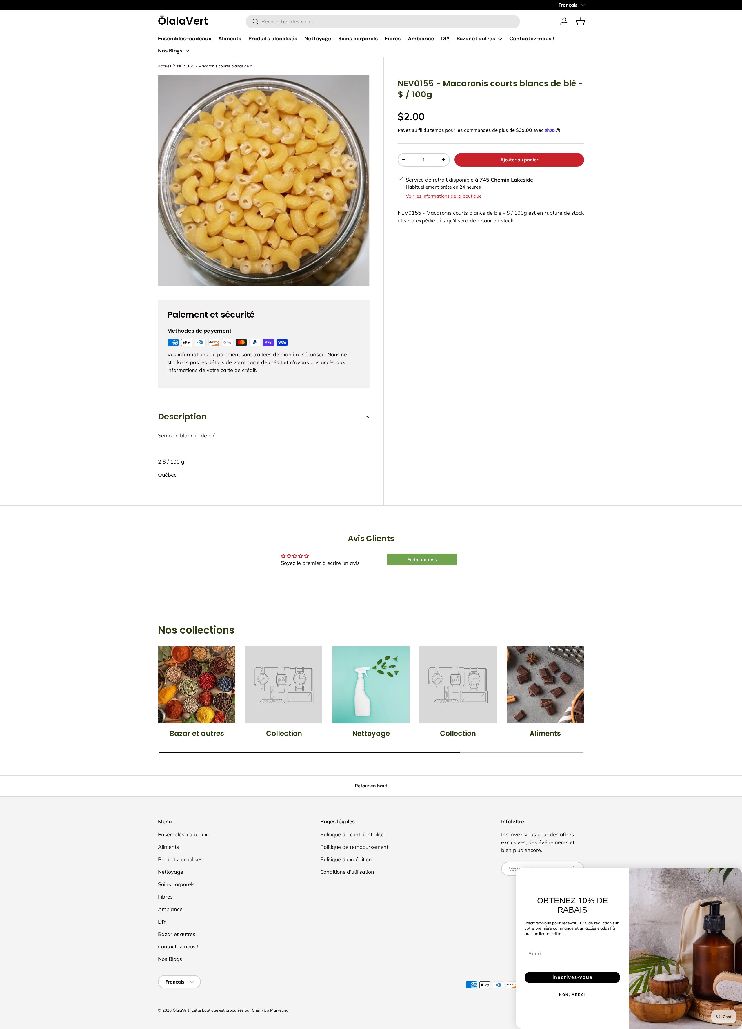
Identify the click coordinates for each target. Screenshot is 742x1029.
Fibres (393, 38)
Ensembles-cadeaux (184, 38)
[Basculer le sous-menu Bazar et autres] (500, 38)
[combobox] (383, 21)
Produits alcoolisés (272, 38)
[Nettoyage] (371, 684)
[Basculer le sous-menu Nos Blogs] (187, 50)
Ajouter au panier (519, 159)
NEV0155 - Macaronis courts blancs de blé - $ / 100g (216, 65)
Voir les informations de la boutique (444, 195)
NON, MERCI (572, 995)
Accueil (164, 65)
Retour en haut (371, 786)
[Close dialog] (735, 874)
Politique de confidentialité (352, 834)
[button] (580, 21)
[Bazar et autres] (196, 684)
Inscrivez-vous (572, 977)
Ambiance (421, 38)
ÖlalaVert (181, 1010)
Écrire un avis (422, 559)
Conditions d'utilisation (347, 872)
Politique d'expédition (346, 859)
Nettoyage (317, 38)
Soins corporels (358, 38)
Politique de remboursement (354, 847)
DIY (445, 38)
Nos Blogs (170, 50)
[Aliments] (545, 684)
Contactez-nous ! (531, 38)
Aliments (229, 38)
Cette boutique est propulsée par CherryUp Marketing (239, 1010)
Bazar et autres (476, 38)
